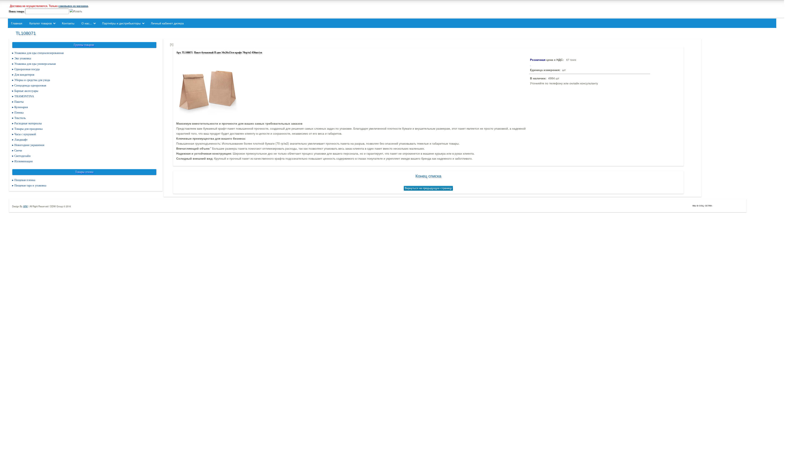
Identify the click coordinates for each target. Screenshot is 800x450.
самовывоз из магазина (73, 6)
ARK (25, 206)
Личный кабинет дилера (167, 23)
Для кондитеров (24, 74)
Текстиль (20, 118)
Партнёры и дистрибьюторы (121, 23)
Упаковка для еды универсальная (35, 63)
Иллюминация (23, 161)
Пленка (19, 112)
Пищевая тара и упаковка (30, 185)
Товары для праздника (28, 128)
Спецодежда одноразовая (30, 85)
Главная (16, 23)
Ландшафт (21, 139)
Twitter (722, 205)
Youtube (734, 205)
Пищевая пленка (24, 180)
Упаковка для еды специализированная (39, 53)
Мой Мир (740, 205)
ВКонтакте (728, 205)
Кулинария (21, 107)
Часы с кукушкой (25, 134)
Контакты (68, 23)
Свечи (18, 150)
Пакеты (19, 101)
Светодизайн (22, 156)
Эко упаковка (22, 58)
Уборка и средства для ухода (32, 80)
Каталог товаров (40, 23)
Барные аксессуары (26, 90)
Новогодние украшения (29, 145)
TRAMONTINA (24, 96)
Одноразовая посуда (27, 69)
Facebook (716, 205)
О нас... (86, 23)
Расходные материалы (28, 123)
